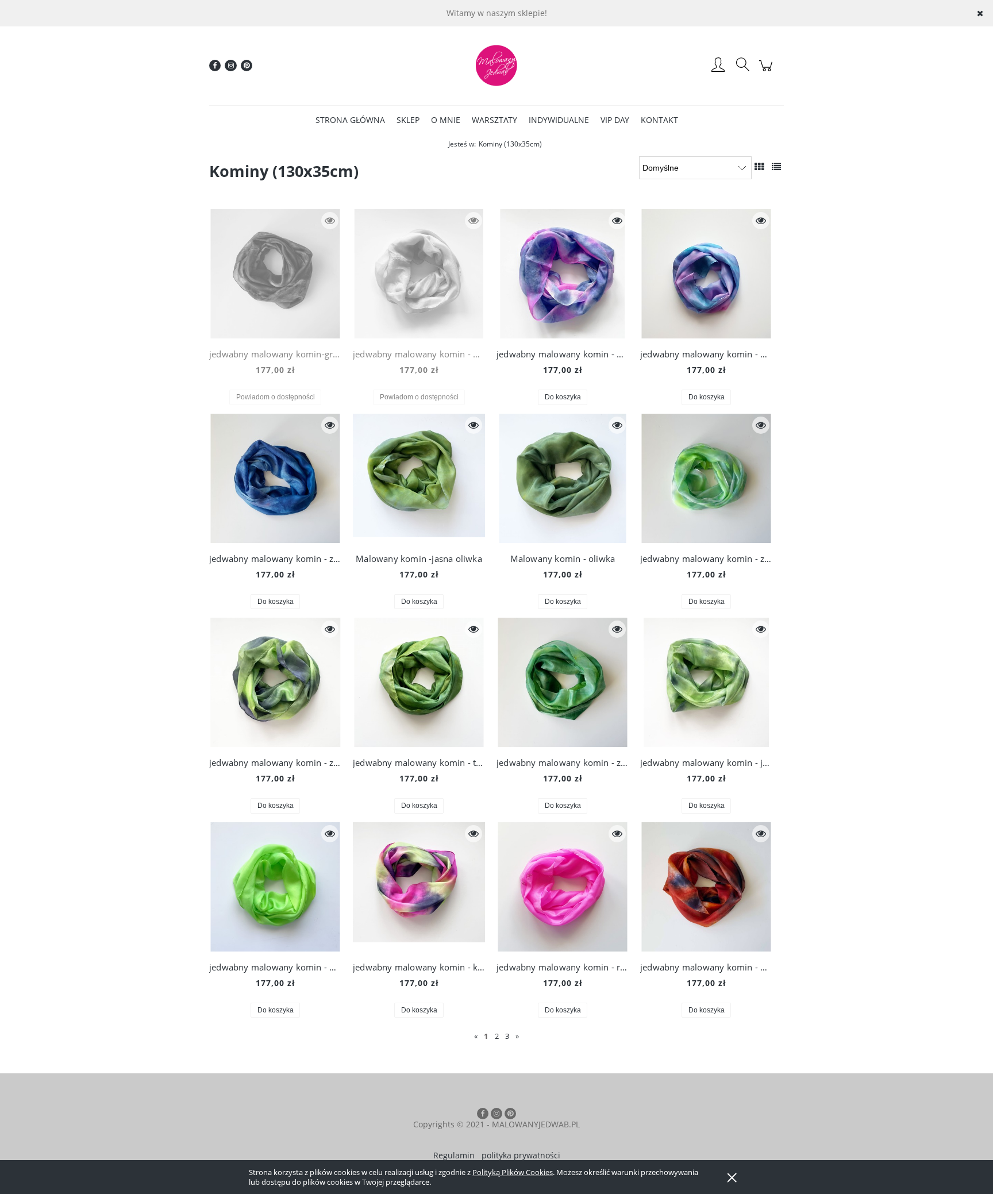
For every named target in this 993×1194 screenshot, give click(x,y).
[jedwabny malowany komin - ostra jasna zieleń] (275, 887)
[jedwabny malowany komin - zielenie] (706, 478)
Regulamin (454, 1155)
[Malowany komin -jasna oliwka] (419, 478)
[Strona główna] (496, 65)
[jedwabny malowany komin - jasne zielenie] (706, 682)
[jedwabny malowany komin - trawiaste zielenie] (419, 682)
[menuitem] (350, 120)
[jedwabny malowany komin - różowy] (562, 887)
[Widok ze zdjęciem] (759, 166)
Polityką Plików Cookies (512, 1172)
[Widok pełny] (776, 166)
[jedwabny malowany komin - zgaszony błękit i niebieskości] (275, 478)
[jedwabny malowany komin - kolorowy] (419, 887)
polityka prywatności (521, 1155)
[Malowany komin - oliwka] (562, 478)
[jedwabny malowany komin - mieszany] (706, 887)
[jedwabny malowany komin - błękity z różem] (419, 273)
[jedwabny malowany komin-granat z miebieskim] (275, 273)
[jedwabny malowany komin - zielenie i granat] (275, 682)
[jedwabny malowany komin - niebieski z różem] (562, 273)
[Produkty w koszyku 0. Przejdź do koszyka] (767, 71)
